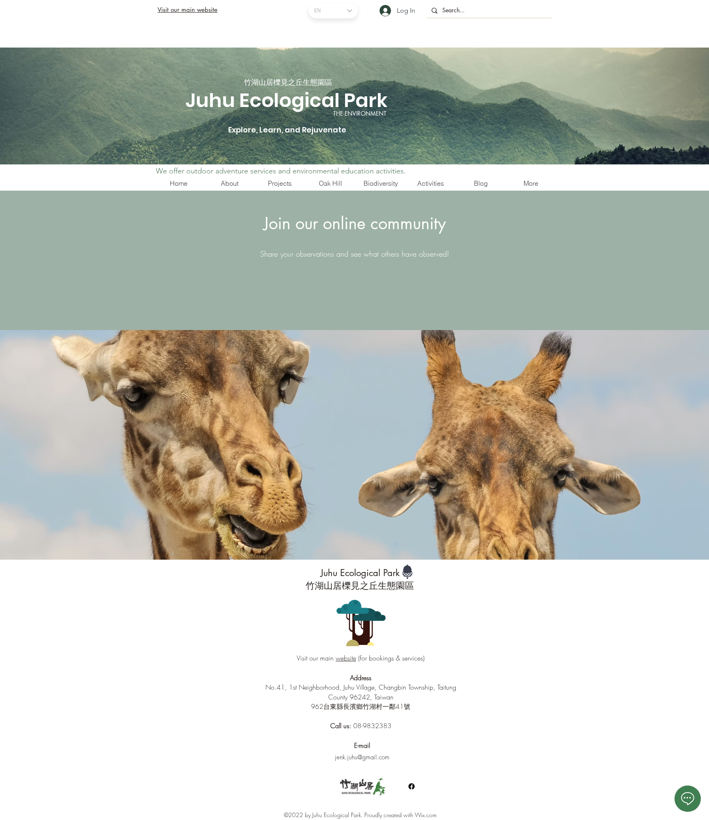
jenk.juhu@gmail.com (362, 757)
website (346, 658)
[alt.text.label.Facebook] (411, 786)
